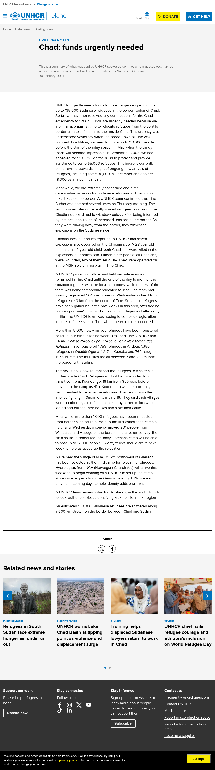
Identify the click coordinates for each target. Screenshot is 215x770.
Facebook (59, 705)
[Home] (24, 16)
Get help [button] (201, 16)
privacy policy (68, 760)
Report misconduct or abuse (187, 717)
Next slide (207, 595)
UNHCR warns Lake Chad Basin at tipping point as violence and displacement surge (79, 635)
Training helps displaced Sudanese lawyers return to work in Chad (134, 635)
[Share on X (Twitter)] (101, 549)
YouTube (88, 705)
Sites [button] (147, 17)
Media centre (175, 710)
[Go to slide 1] (106, 669)
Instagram (69, 705)
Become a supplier (179, 735)
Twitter (79, 705)
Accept (198, 759)
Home (7, 29)
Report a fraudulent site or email (185, 726)
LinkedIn (69, 710)
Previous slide (7, 595)
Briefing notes (44, 29)
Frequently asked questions (187, 697)
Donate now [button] (17, 713)
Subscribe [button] (123, 723)
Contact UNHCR (177, 704)
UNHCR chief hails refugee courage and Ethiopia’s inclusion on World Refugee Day (187, 635)
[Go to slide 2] (111, 669)
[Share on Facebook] (112, 549)
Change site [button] (45, 4)
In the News (23, 29)
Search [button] (139, 17)
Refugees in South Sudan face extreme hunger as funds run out (24, 635)
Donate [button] (170, 16)
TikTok (59, 710)
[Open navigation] (5, 16)
